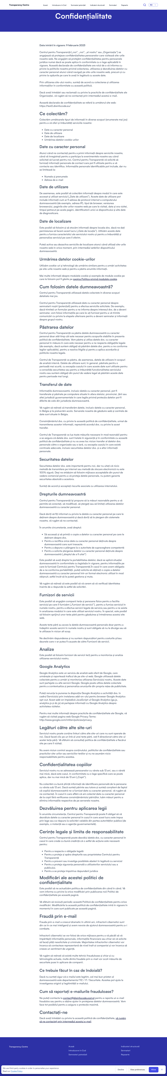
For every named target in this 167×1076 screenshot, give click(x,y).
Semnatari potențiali (78, 5)
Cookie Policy (16, 1071)
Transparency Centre (19, 5)
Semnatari (113, 5)
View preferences (137, 1069)
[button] (162, 1069)
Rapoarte (124, 5)
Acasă (45, 5)
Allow (153, 1069)
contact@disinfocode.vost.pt (79, 998)
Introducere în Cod (59, 5)
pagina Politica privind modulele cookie (95, 279)
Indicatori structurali (97, 5)
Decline (121, 1069)
